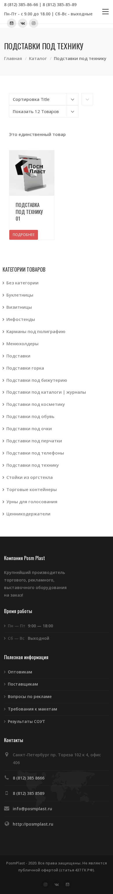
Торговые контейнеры (31, 489)
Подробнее (23, 234)
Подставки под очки (29, 428)
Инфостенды (20, 319)
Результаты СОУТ (26, 721)
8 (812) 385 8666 (28, 778)
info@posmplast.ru (32, 808)
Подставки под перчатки (34, 441)
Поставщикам (23, 684)
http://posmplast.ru (33, 824)
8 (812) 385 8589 (28, 793)
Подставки (18, 356)
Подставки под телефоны (35, 453)
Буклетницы (19, 295)
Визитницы (19, 307)
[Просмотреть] (31, 173)
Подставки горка (25, 368)
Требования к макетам (32, 709)
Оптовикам (20, 672)
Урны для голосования (31, 501)
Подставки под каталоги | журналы (46, 392)
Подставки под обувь (30, 416)
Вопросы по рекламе (30, 696)
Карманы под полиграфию (35, 331)
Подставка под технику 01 (29, 211)
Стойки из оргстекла (29, 477)
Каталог (38, 58)
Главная (13, 58)
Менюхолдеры (22, 343)
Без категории (22, 283)
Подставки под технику (32, 465)
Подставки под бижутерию (36, 380)
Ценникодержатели (28, 514)
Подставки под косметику (35, 404)
